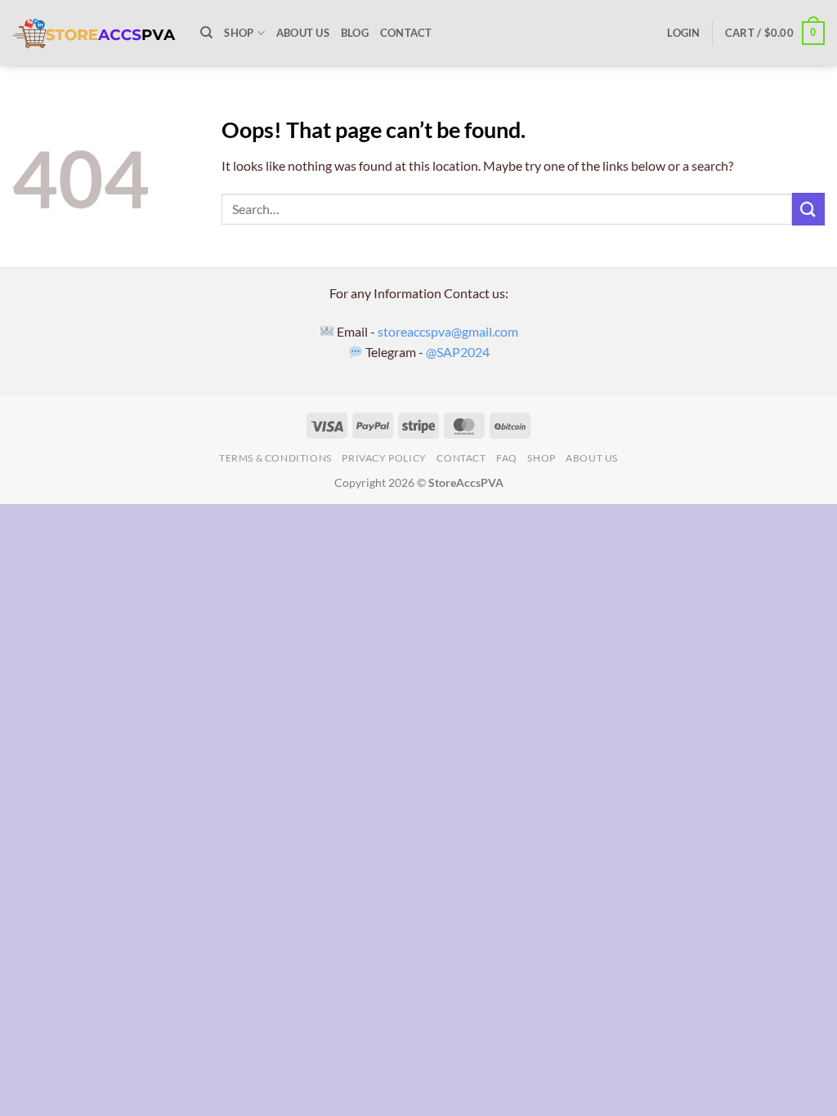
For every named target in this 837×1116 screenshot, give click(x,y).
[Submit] (808, 209)
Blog (355, 32)
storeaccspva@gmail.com (448, 331)
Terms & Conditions (275, 458)
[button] (683, 32)
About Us (302, 32)
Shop (238, 32)
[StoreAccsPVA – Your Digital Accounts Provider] (94, 33)
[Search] (206, 32)
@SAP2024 (458, 351)
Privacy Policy (384, 458)
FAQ (506, 458)
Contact (406, 32)
